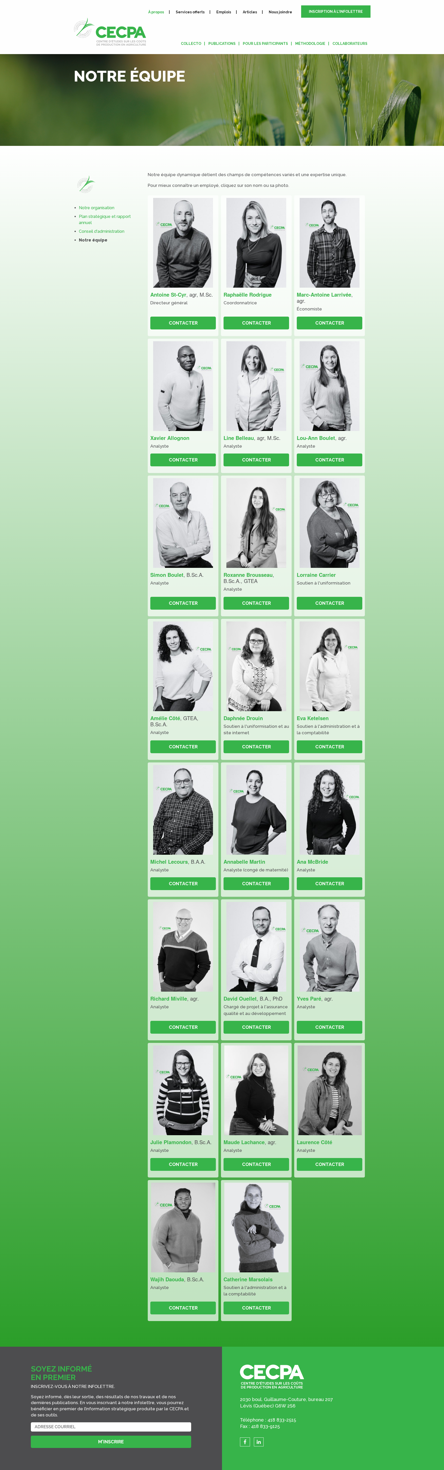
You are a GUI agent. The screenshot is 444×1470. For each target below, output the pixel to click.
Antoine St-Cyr (168, 294)
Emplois (223, 12)
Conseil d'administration (101, 231)
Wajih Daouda (167, 1279)
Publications (222, 43)
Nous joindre (280, 12)
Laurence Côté (314, 1142)
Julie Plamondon (170, 1142)
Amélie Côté (165, 718)
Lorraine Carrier (316, 574)
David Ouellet (240, 998)
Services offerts (190, 12)
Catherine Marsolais (248, 1279)
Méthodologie (310, 43)
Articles (250, 12)
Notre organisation (96, 207)
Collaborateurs (349, 43)
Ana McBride (312, 861)
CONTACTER (183, 323)
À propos (156, 12)
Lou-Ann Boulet (316, 437)
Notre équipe (93, 240)
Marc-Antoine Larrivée (324, 294)
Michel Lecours (169, 861)
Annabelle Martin (244, 861)
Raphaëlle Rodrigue (248, 294)
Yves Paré (309, 998)
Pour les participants (265, 43)
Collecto (191, 43)
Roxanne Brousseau (248, 574)
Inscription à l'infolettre (336, 11)
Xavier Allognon (169, 437)
